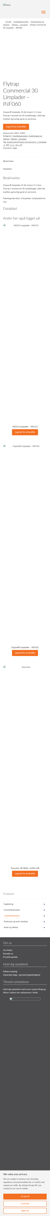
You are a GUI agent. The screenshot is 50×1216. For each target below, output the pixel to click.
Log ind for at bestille (16, 127)
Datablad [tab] (7, 169)
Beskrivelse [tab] (8, 161)
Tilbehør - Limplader (19, 25)
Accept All (25, 1197)
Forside (8, 22)
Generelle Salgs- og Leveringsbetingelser (21, 975)
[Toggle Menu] (43, 12)
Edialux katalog (10, 971)
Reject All (25, 1211)
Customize (25, 1204)
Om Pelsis (7, 950)
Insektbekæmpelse (20, 22)
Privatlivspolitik (10, 957)
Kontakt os (8, 954)
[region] (25, 1193)
